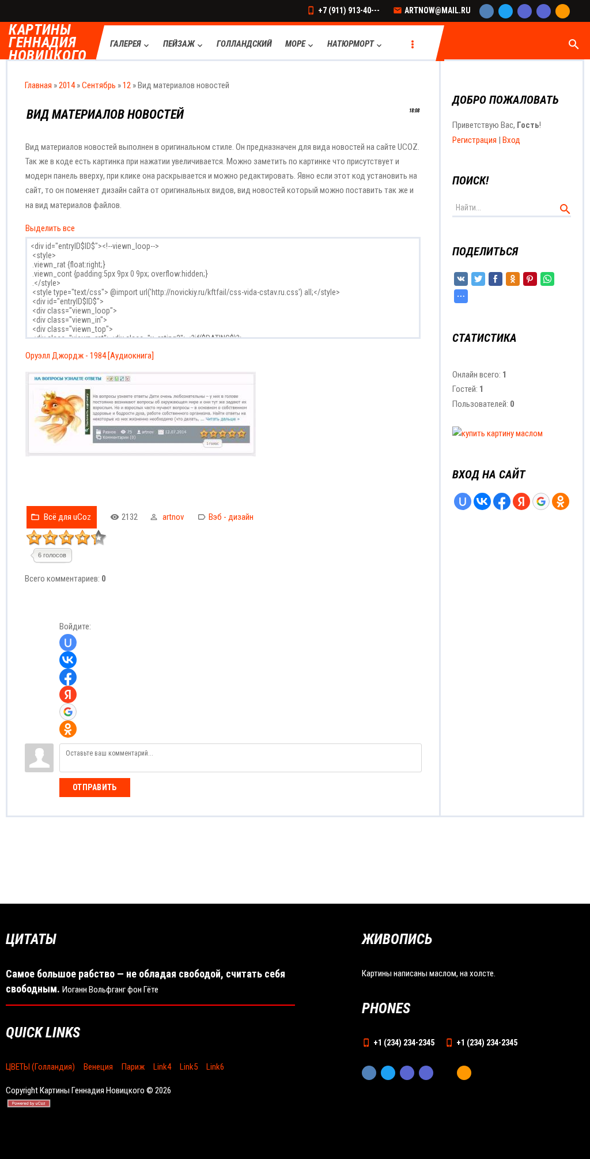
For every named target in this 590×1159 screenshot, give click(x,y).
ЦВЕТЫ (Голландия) (40, 1067)
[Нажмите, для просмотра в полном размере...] (140, 453)
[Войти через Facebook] (68, 677)
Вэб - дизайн (231, 517)
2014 (67, 85)
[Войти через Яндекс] (68, 694)
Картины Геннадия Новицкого (48, 43)
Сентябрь (99, 85)
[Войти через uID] (68, 642)
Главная (38, 85)
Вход (511, 140)
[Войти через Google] (68, 711)
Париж (133, 1067)
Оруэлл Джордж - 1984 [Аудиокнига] (89, 355)
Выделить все (50, 228)
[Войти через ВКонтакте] (68, 660)
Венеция (98, 1067)
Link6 (215, 1067)
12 (127, 85)
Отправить (95, 787)
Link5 (189, 1067)
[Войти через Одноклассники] (68, 729)
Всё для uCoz (67, 517)
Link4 (162, 1067)
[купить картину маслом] (497, 433)
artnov (173, 517)
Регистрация (474, 140)
